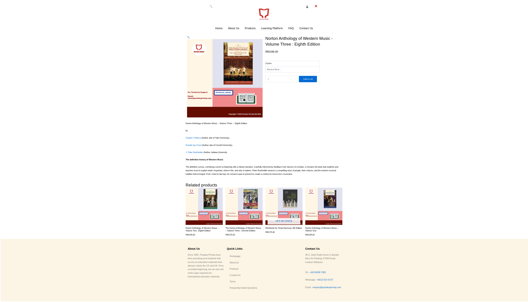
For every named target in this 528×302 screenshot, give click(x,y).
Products (250, 28)
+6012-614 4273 (325, 280)
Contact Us (306, 28)
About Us (233, 28)
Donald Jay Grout (193, 145)
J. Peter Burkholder (194, 152)
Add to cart (308, 79)
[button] (188, 37)
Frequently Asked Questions (243, 288)
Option (269, 63)
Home (218, 28)
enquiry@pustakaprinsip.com (327, 287)
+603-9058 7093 (318, 272)
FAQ (291, 28)
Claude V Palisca (193, 138)
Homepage (235, 256)
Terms (233, 281)
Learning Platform (272, 28)
